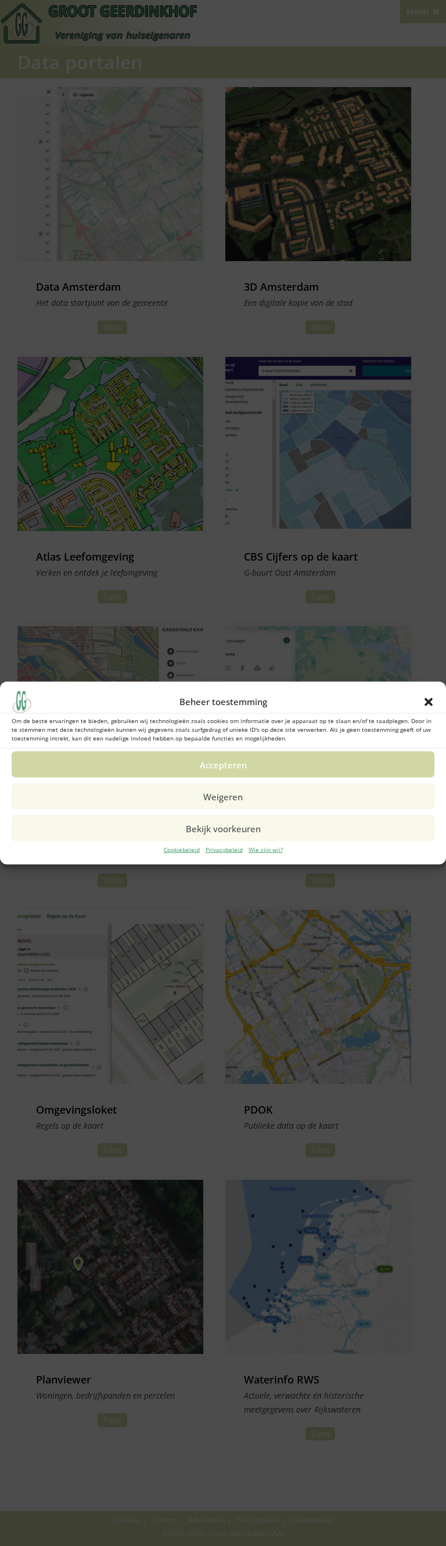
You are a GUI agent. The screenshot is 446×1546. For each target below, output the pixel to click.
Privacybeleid (224, 850)
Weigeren (223, 796)
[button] (428, 702)
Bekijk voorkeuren (223, 828)
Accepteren (223, 764)
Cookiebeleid (182, 850)
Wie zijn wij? (266, 850)
